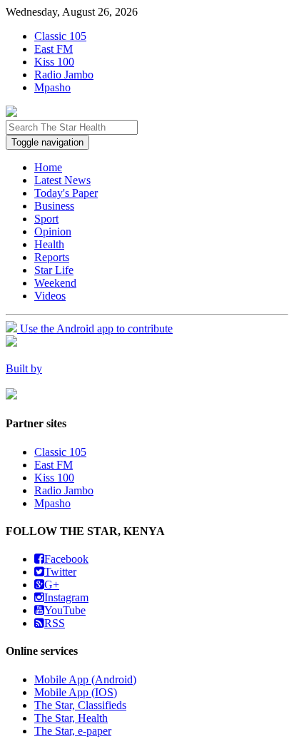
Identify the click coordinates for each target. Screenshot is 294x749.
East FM (53, 49)
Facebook (66, 559)
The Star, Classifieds (80, 705)
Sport (46, 219)
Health (49, 244)
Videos (50, 296)
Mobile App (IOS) (75, 692)
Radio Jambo (63, 74)
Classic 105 (60, 36)
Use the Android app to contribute (95, 328)
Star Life (54, 270)
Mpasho (52, 87)
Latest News (62, 180)
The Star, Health (71, 718)
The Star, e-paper (72, 731)
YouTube (65, 610)
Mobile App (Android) (85, 679)
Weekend (55, 283)
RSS (54, 623)
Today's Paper (66, 193)
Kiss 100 (54, 62)
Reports (51, 257)
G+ (51, 585)
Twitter (60, 572)
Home (48, 167)
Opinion (52, 231)
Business (54, 206)
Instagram (66, 597)
